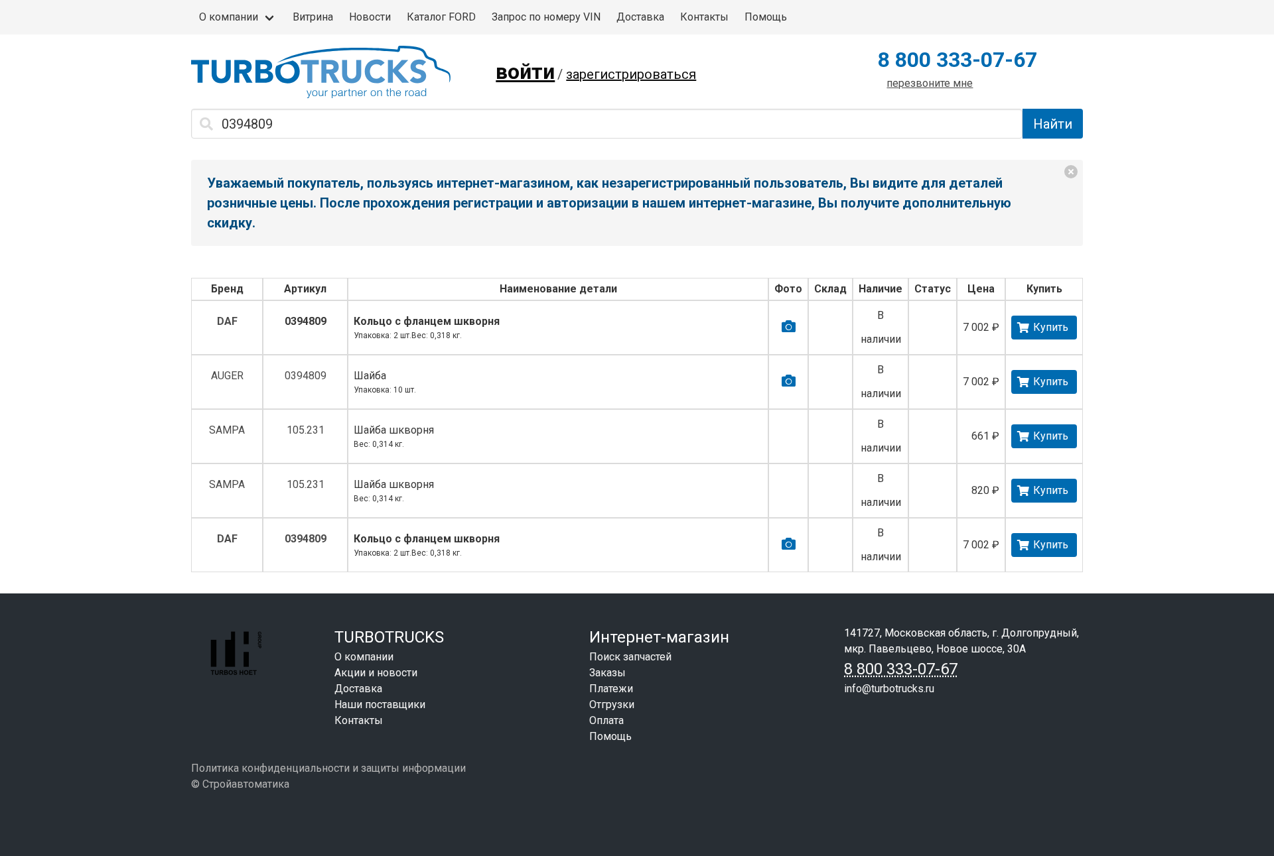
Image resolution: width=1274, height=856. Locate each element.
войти (525, 71)
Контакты (704, 17)
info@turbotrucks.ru (889, 688)
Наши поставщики (379, 704)
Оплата (606, 720)
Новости (370, 17)
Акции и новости (375, 672)
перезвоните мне (929, 83)
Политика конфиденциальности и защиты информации (328, 768)
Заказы (607, 672)
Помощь (765, 17)
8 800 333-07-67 (957, 59)
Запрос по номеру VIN (546, 17)
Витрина (313, 17)
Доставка (640, 17)
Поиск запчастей (630, 656)
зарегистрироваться (631, 74)
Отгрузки (611, 704)
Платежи (611, 688)
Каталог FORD (441, 17)
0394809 (305, 321)
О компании (228, 17)
